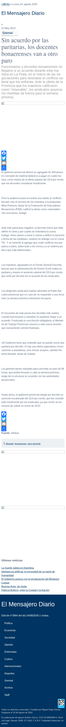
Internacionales (12, 666)
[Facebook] (33, 153)
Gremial (7, 32)
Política (8, 623)
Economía (10, 630)
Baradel (10, 443)
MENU (6, 4)
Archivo (8, 687)
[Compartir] (33, 167)
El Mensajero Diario (23, 13)
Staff (6, 695)
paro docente (34, 443)
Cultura (8, 659)
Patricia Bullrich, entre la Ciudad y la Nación (25, 590)
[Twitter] (33, 158)
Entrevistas (10, 652)
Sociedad (9, 637)
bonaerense (20, 443)
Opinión (8, 644)
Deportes (9, 673)
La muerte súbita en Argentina (17, 568)
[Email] (33, 163)
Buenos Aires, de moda (14, 586)
